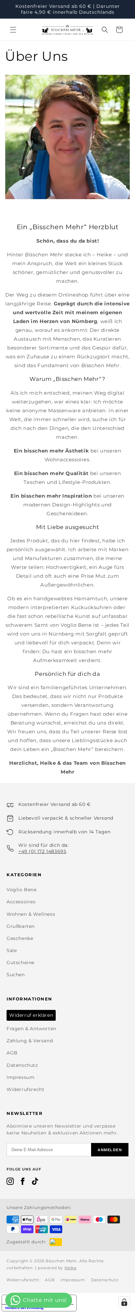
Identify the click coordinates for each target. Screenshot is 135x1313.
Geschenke (20, 938)
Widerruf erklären (31, 1015)
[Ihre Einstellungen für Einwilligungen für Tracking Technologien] (124, 1302)
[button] (13, 30)
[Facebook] (22, 1182)
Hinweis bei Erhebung (24, 1308)
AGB (12, 1053)
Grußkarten (21, 926)
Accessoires (21, 902)
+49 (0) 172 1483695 (42, 851)
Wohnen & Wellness (31, 914)
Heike (71, 1267)
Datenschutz (22, 1065)
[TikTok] (35, 1182)
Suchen (16, 975)
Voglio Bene (22, 890)
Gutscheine (20, 962)
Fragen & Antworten (31, 1029)
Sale (12, 950)
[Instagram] (10, 1182)
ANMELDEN (110, 1150)
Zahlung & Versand (30, 1041)
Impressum (20, 1077)
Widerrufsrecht (25, 1089)
